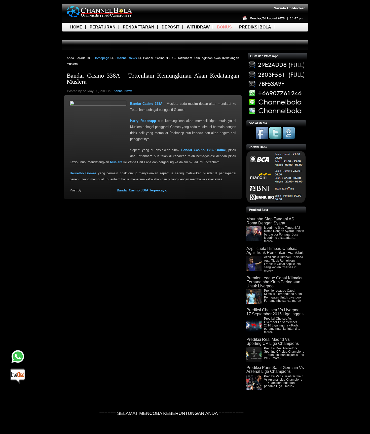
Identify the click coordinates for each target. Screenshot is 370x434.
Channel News (126, 58)
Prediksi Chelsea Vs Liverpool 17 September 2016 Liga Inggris (275, 312)
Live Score (82, 36)
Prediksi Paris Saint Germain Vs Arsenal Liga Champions (275, 369)
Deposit (170, 27)
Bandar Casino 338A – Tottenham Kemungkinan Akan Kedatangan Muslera (153, 78)
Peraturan (103, 27)
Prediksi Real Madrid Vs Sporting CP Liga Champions (272, 341)
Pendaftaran (138, 27)
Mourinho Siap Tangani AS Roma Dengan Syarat (270, 221)
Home (76, 27)
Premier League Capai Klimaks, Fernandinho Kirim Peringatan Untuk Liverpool (274, 282)
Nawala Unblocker (289, 8)
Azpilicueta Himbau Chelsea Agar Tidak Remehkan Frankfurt (274, 250)
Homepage (101, 58)
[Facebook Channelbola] (262, 138)
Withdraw (198, 27)
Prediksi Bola (255, 27)
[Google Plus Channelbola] (288, 138)
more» (268, 241)
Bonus (224, 27)
